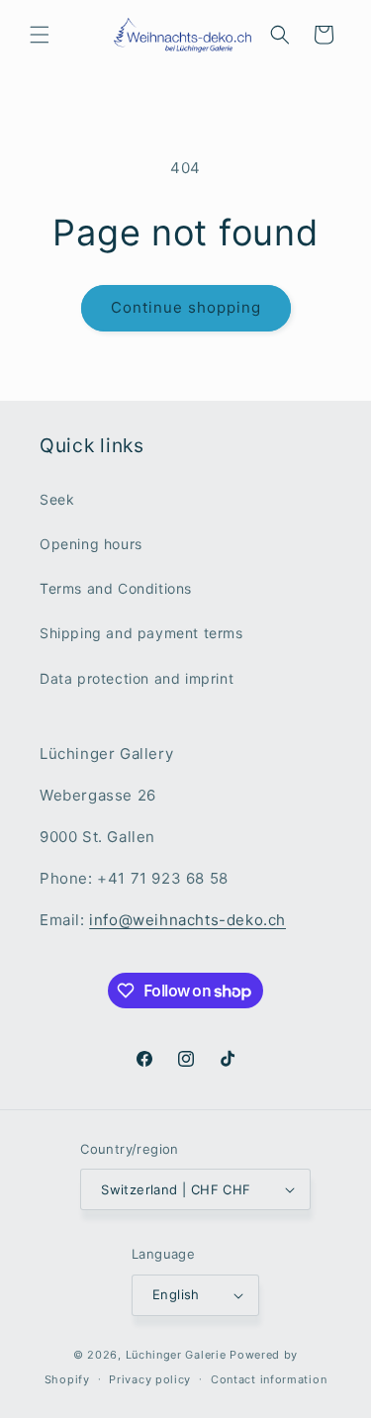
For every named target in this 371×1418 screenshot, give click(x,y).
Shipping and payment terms (141, 632)
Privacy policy (150, 1379)
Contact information (268, 1379)
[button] (39, 34)
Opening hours (91, 543)
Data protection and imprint (136, 678)
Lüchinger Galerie (176, 1355)
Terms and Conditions (116, 588)
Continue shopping (186, 307)
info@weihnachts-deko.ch (187, 919)
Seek (57, 499)
